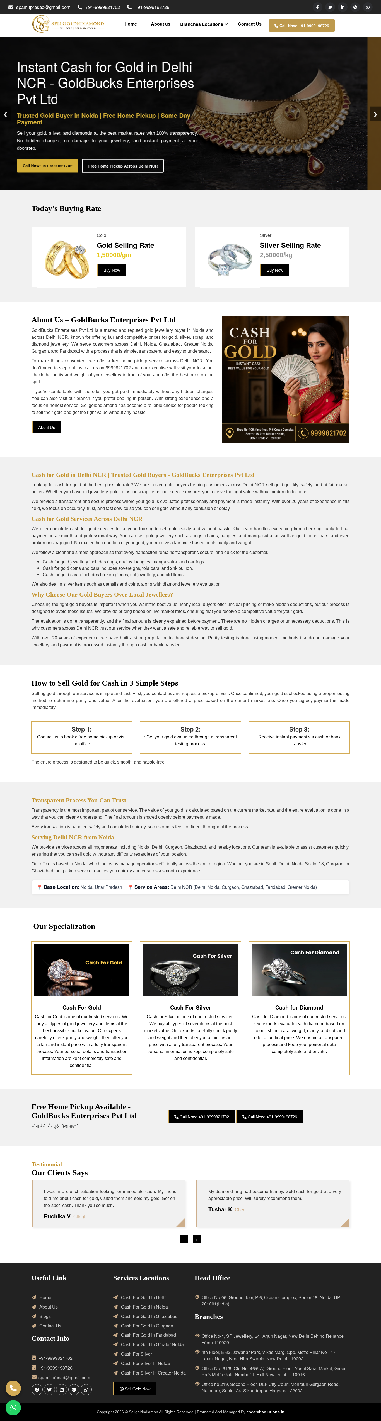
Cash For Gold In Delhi (143, 1297)
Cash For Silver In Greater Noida (153, 1373)
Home (130, 24)
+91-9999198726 (152, 6)
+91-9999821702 (102, 6)
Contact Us (250, 24)
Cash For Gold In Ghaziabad (149, 1316)
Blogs (44, 1316)
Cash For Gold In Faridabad (148, 1335)
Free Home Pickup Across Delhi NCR (136, 165)
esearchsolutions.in (265, 1412)
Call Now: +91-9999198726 (303, 25)
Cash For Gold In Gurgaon (146, 1326)
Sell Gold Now (137, 1388)
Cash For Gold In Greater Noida (152, 1344)
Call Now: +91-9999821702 (61, 165)
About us (160, 24)
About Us (46, 427)
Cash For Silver (136, 1354)
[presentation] (184, 1239)
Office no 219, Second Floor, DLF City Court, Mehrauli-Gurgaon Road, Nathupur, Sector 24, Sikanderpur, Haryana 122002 (271, 1387)
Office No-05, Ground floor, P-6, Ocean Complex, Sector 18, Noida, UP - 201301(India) (272, 1300)
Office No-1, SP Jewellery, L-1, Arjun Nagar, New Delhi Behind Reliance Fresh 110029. (273, 1339)
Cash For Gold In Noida (144, 1307)
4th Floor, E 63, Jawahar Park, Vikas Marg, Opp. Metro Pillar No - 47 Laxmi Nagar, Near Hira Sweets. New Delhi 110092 (269, 1355)
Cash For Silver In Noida (145, 1363)
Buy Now (111, 270)
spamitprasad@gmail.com (43, 6)
